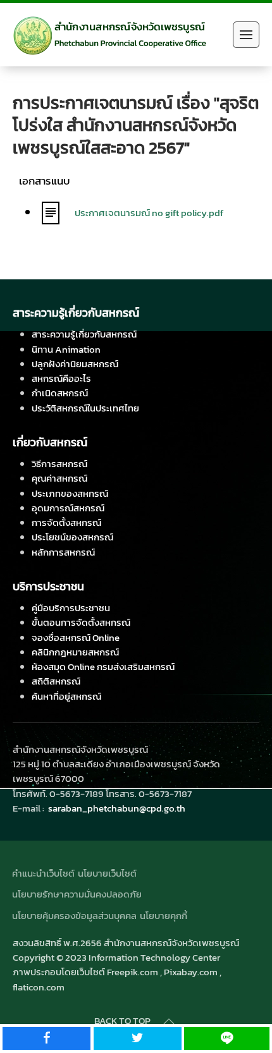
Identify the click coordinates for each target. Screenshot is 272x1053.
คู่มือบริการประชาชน (71, 607)
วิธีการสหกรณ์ (59, 463)
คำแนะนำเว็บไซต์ (43, 873)
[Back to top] (169, 1021)
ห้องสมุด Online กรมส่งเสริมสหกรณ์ (103, 666)
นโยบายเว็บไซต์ (107, 873)
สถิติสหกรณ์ (56, 681)
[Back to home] (110, 34)
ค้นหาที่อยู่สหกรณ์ (66, 696)
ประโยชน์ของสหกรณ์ (72, 537)
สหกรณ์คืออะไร (61, 378)
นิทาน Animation (66, 349)
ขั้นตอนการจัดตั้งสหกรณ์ (81, 622)
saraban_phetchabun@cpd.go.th (116, 808)
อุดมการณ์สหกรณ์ (68, 508)
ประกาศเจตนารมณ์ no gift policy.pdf (149, 212)
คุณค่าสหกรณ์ (59, 478)
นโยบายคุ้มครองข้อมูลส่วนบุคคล (74, 915)
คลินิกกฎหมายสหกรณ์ (75, 652)
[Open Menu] (246, 34)
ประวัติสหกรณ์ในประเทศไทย (85, 408)
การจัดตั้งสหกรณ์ (66, 522)
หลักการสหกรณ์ (63, 552)
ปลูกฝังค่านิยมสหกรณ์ (75, 363)
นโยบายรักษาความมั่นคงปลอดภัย (77, 894)
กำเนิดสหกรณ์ (60, 393)
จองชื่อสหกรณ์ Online (76, 637)
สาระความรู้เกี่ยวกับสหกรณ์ (84, 334)
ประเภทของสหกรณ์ (70, 493)
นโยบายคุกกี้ (163, 915)
